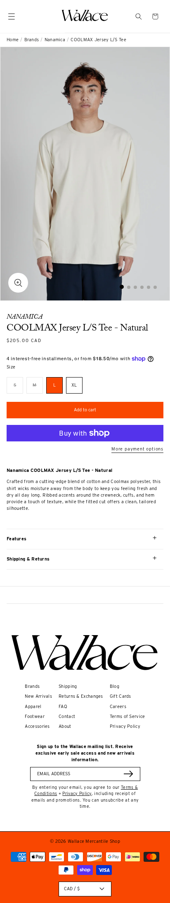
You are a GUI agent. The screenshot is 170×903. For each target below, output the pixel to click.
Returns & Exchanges (81, 696)
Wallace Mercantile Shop (94, 841)
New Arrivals (38, 696)
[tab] (122, 287)
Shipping (68, 686)
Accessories (37, 726)
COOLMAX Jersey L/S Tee (98, 39)
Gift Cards (120, 696)
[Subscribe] (128, 773)
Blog (114, 686)
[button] (138, 16)
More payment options (137, 449)
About (65, 726)
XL (74, 385)
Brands (31, 39)
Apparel (33, 706)
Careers (118, 706)
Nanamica (55, 39)
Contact (67, 716)
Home (13, 39)
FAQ (63, 706)
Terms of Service (127, 716)
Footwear (34, 716)
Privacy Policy (125, 726)
